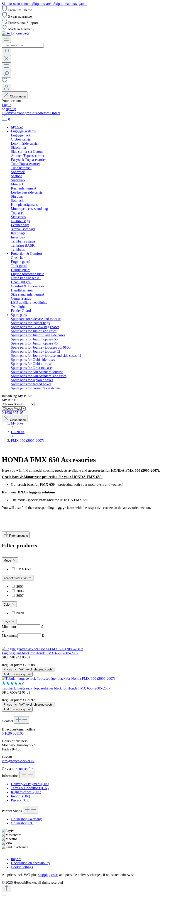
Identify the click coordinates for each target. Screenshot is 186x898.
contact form (26, 769)
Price (7, 622)
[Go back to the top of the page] (6, 888)
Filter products (18, 535)
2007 (20, 595)
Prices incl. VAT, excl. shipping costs (28, 669)
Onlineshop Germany (26, 819)
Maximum (23, 635)
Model (8, 560)
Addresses (42, 113)
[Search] (6, 51)
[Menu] (6, 39)
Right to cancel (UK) (26, 792)
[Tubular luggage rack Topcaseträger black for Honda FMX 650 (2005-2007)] (58, 678)
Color (7, 604)
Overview (9, 113)
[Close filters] (3, 556)
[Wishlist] (4, 82)
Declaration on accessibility (30, 863)
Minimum (22, 627)
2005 (20, 586)
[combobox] (23, 45)
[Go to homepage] (15, 33)
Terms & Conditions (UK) (30, 788)
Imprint (16, 859)
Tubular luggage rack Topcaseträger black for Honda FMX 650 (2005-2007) (56, 688)
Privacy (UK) (20, 800)
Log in (6, 105)
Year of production (16, 578)
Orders (55, 113)
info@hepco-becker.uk (18, 761)
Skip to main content (17, 4)
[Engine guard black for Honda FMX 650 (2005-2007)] (42, 649)
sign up (11, 109)
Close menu (18, 96)
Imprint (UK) (20, 796)
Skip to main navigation (70, 4)
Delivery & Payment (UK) (30, 784)
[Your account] (6, 87)
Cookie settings (22, 867)
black (20, 613)
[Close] (3, 895)
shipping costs (48, 875)
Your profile (26, 113)
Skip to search (42, 4)
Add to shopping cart (17, 674)
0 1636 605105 (13, 733)
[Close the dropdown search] (6, 59)
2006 (20, 591)
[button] (93, 683)
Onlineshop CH (22, 823)
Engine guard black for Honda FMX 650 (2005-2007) (40, 653)
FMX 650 (23, 569)
